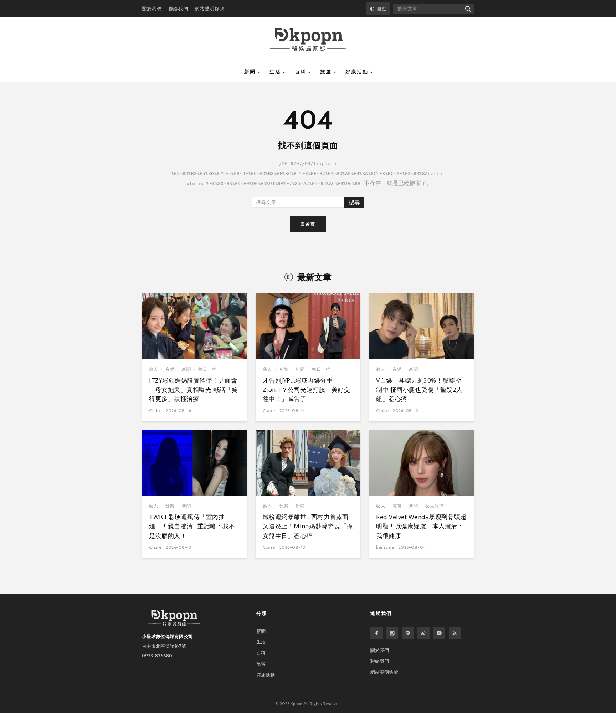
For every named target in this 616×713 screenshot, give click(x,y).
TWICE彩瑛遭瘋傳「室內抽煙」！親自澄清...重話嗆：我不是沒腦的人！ (192, 526)
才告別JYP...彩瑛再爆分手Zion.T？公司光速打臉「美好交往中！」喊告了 (306, 389)
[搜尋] (467, 9)
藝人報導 (434, 505)
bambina (385, 547)
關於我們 (152, 8)
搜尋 (354, 202)
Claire (155, 410)
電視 (397, 505)
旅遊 (326, 71)
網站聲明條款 (210, 8)
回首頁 (308, 224)
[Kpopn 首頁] (308, 39)
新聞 (250, 71)
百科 (300, 71)
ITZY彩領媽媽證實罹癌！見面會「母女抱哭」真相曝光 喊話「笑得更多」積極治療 (193, 389)
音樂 (170, 369)
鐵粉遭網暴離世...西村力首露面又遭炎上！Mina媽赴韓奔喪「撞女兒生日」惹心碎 (308, 526)
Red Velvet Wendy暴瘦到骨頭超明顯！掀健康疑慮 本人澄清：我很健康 (421, 526)
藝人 (153, 369)
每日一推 (207, 369)
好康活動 (356, 71)
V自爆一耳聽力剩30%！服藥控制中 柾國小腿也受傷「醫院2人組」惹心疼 (419, 389)
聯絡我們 (178, 8)
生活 (275, 71)
